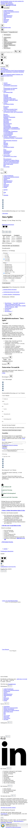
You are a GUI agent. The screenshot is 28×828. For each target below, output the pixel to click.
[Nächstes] (2, 170)
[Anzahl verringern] (4, 280)
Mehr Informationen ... (19, 821)
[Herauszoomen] (3, 232)
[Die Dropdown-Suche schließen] (19, 51)
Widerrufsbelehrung (7, 15)
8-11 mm (7, 256)
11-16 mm (7, 257)
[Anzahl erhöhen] (12, 280)
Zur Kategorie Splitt (7, 92)
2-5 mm (6, 255)
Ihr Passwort (5, 443)
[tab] (15, 305)
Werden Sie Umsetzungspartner (10, 707)
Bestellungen (21, 70)
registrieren (5, 69)
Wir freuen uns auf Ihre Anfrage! (8, 807)
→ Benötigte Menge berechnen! (9, 289)
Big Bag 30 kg (8, 264)
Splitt (5, 39)
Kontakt (5, 22)
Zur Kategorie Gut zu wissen (10, 156)
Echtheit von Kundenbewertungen (11, 11)
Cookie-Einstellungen (8, 10)
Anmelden (3, 3)
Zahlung (5, 14)
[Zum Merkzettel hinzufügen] (5, 226)
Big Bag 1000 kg (9, 270)
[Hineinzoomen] (9, 232)
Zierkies (5, 40)
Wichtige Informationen (8, 709)
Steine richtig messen (8, 711)
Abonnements (9, 71)
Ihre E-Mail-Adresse (7, 442)
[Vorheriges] (2, 80)
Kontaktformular (12, 684)
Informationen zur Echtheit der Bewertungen (13, 827)
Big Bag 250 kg (8, 266)
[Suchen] (16, 51)
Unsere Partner (6, 718)
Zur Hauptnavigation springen (12, 2)
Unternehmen (6, 706)
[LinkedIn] (14, 766)
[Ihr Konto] (2, 62)
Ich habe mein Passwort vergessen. (10, 445)
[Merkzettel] (2, 60)
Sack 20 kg (7, 273)
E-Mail (3, 373)
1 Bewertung (5, 213)
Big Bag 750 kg (8, 269)
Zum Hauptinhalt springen (7, 1)
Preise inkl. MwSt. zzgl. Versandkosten (11, 245)
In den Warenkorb (6, 283)
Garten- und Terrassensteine (10, 42)
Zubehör (5, 46)
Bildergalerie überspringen (8, 224)
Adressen (16, 70)
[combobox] (7, 52)
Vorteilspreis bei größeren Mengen (11, 710)
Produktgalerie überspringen (7, 551)
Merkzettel (3, 71)
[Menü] (2, 29)
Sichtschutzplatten (8, 43)
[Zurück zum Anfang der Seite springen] (2, 818)
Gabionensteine (7, 37)
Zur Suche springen (17, 1)
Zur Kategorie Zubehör (8, 147)
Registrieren (10, 3)
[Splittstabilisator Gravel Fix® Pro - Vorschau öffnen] (2, 561)
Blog (4, 713)
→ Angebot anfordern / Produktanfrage (11, 294)
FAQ (4, 714)
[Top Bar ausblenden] (2, 25)
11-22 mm (7, 259)
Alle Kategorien (7, 34)
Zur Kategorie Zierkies (8, 104)
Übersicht (3, 70)
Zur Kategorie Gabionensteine (10, 85)
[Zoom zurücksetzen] (6, 232)
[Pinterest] (3, 739)
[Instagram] (4, 739)
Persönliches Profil (9, 70)
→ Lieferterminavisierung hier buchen (10, 292)
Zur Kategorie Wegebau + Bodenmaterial (12, 138)
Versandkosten (6, 13)
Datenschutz (6, 19)
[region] (14, 229)
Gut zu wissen (7, 48)
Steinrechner (6, 716)
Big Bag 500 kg (8, 267)
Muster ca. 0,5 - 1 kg (9, 271)
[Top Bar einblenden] (2, 77)
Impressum (5, 20)
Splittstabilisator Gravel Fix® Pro (8, 566)
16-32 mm (7, 260)
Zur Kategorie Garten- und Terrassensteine (13, 112)
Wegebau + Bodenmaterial (9, 45)
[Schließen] (2, 230)
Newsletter (5, 719)
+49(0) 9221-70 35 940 (10, 5)
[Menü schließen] (7, 65)
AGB (4, 18)
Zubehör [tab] (5, 548)
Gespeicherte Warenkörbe (18, 71)
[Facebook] (1, 739)
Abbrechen (4, 448)
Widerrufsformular (7, 17)
